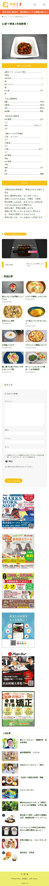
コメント (8, 401)
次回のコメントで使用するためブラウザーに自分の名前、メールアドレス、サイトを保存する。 (25, 456)
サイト (7, 447)
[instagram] (24, 874)
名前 (7, 430)
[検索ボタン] (34, 4)
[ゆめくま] (12, 4)
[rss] (27, 874)
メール (8, 438)
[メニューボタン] (44, 4)
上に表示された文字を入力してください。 (19, 466)
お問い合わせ (33, 879)
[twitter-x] (22, 874)
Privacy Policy (15, 879)
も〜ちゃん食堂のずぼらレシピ (15, 234)
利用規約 (25, 879)
